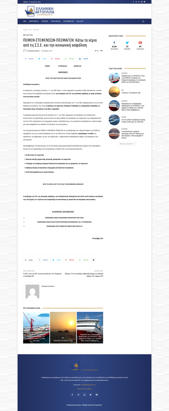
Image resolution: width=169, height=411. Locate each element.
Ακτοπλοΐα (36, 329)
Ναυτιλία (36, 30)
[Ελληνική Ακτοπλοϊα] (25, 50)
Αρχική (25, 30)
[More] (93, 260)
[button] (143, 21)
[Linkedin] (139, 1)
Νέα (30, 30)
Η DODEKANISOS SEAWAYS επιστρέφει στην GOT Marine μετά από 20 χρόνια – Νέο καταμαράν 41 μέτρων (133, 135)
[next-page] (28, 347)
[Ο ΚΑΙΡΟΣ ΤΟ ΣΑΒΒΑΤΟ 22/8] (63, 327)
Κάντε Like (114, 41)
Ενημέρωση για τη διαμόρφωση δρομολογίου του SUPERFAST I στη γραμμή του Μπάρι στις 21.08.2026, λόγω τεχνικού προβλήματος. (90, 337)
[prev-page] (24, 347)
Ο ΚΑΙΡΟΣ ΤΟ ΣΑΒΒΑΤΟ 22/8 (63, 341)
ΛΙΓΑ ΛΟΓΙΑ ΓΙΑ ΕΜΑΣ (84, 389)
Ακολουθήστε (127, 41)
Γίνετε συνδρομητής (140, 42)
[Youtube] (144, 1)
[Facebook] (133, 1)
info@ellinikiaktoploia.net (88, 384)
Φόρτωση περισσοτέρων (126, 144)
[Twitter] (141, 1)
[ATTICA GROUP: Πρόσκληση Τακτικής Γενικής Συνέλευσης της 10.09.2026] (114, 119)
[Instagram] (136, 1)
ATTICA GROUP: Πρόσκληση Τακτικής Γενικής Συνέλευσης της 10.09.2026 (133, 121)
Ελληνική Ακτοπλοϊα (34, 51)
